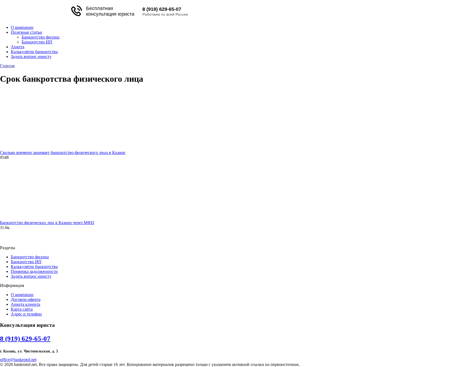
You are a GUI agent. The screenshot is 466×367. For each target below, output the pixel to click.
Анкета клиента (25, 304)
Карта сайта (22, 309)
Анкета (17, 46)
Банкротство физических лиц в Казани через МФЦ (47, 222)
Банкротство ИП (37, 42)
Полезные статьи (26, 32)
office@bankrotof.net (18, 359)
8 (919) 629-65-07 (161, 9)
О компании (22, 27)
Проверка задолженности (34, 271)
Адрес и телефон (26, 314)
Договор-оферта (25, 299)
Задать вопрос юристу (31, 56)
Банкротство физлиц (41, 37)
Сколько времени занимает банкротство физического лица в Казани (62, 152)
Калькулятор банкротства (34, 51)
